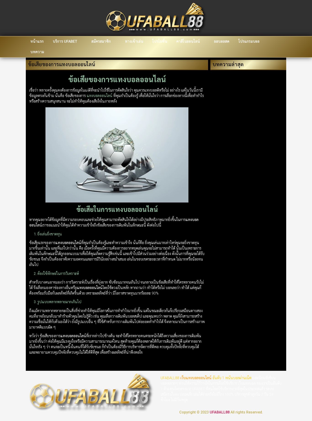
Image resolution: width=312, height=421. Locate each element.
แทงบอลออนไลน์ (199, 378)
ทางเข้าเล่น (134, 41)
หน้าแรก (37, 41)
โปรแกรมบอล (248, 41)
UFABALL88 (220, 412)
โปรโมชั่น (159, 41)
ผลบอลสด (221, 41)
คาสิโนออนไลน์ (188, 41)
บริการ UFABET (65, 41)
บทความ (37, 52)
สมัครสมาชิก (101, 41)
